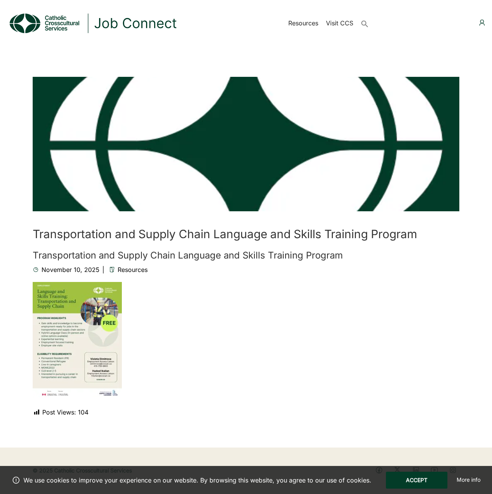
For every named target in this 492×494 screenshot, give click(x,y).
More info (468, 479)
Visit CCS (339, 23)
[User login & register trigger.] (482, 22)
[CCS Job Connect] (92, 22)
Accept (416, 480)
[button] (365, 23)
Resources (303, 23)
